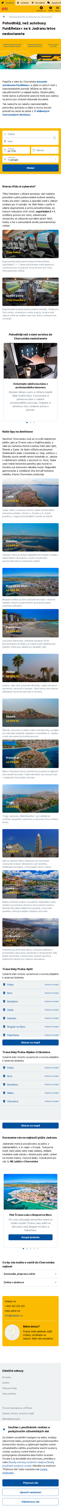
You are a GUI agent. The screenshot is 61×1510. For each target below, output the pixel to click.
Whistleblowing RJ (11, 1419)
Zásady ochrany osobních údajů (26, 1462)
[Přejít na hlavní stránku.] (3, 16)
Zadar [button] (10, 1009)
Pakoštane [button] (13, 1035)
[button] (41, 9)
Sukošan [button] (11, 1018)
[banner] (5, 9)
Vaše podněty (9, 1393)
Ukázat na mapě (30, 1042)
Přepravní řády (9, 1388)
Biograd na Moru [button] (16, 1026)
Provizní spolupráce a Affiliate (17, 1408)
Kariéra (5, 1382)
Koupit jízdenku (31, 1237)
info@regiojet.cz (14, 1315)
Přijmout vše (30, 1482)
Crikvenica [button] (12, 1101)
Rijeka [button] (10, 1092)
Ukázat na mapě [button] (52, 984)
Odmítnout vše (30, 1501)
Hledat (30, 167)
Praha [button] (10, 984)
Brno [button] (9, 993)
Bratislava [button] (12, 1001)
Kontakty (6, 1377)
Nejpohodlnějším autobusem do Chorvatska (30, 16)
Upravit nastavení (30, 1492)
